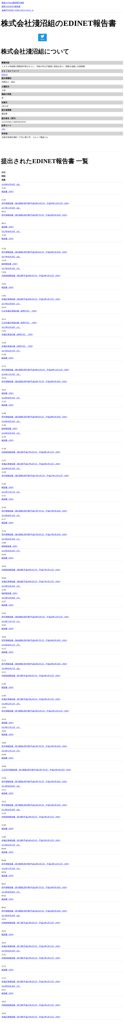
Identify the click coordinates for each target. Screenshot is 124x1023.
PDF (11, 192)
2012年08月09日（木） (11, 892)
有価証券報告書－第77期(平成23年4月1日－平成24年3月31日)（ (29, 946)
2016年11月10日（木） (11, 374)
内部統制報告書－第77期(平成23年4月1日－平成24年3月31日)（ (29, 923)
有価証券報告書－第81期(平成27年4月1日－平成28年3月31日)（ (29, 464)
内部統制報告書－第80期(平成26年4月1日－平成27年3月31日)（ (29, 570)
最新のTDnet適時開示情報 (13, 3)
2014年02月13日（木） (11, 704)
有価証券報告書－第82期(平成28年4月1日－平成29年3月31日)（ (29, 299)
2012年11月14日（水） (11, 869)
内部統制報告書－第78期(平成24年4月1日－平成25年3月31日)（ (29, 817)
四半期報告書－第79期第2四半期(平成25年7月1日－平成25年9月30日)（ (32, 746)
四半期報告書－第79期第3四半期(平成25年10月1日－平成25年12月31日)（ (33, 711)
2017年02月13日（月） (11, 351)
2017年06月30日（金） (11, 257)
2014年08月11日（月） (11, 645)
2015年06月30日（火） (11, 539)
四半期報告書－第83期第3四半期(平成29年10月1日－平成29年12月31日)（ (33, 203)
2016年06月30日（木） (11, 421)
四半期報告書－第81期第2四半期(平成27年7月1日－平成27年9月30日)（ (32, 511)
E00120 (5, 75)
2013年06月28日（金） (11, 810)
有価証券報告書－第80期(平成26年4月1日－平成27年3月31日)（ (29, 582)
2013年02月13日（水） (11, 845)
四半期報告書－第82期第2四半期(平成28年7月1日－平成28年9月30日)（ (32, 382)
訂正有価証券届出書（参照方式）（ (17, 311)
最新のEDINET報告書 (11, 6)
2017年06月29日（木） (11, 268)
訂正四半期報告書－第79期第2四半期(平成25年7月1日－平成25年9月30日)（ (34, 770)
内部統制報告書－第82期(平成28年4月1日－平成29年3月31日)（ (29, 276)
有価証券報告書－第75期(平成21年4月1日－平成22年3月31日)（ (29, 1017)
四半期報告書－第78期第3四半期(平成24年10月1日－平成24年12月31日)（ (33, 864)
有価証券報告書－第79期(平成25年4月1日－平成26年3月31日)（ (29, 699)
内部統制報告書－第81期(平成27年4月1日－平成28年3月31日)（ (29, 452)
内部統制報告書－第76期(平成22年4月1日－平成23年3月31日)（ (29, 958)
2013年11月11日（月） (11, 751)
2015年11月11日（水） (11, 492)
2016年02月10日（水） (11, 468)
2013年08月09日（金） (11, 786)
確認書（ (5, 192)
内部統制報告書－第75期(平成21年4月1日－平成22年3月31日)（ (29, 1005)
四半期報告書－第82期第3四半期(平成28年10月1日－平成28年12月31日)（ (33, 370)
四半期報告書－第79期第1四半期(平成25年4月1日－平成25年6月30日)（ (32, 805)
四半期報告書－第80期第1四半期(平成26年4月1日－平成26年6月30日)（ (32, 664)
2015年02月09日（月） (11, 598)
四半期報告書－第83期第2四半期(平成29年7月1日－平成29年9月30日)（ (32, 215)
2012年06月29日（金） (11, 916)
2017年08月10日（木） (11, 231)
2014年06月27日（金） (11, 668)
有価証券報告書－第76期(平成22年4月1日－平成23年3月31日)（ (29, 982)
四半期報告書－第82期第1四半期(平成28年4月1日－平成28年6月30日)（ (32, 417)
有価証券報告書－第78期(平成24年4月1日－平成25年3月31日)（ (29, 840)
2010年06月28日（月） (11, 986)
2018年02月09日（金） (11, 184)
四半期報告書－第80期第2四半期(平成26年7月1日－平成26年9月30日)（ (32, 640)
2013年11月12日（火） (11, 727)
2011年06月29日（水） (11, 951)
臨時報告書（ (7, 264)
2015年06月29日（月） (11, 551)
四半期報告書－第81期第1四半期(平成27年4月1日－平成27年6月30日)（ (32, 534)
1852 (3, 129)
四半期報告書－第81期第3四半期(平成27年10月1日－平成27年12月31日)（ (33, 476)
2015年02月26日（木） (11, 586)
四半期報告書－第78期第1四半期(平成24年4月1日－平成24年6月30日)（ (32, 911)
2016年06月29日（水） (11, 433)
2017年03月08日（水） (11, 304)
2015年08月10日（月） (11, 516)
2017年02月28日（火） (11, 327)
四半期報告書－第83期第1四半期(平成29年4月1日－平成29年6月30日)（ (32, 252)
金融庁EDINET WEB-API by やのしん (18, 10)
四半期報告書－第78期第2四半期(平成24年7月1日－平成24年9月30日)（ (32, 887)
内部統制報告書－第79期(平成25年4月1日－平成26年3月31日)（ (29, 676)
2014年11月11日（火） (11, 621)
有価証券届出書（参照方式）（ (15, 334)
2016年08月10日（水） (11, 398)
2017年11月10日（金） (11, 208)
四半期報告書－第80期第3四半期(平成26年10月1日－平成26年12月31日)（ (33, 617)
